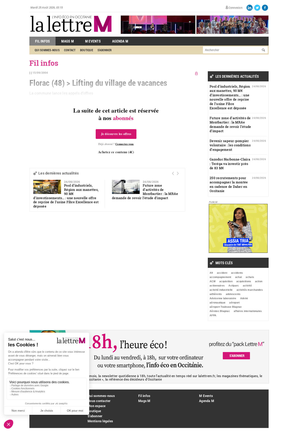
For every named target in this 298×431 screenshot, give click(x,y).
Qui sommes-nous (101, 396)
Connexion (235, 8)
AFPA (213, 315)
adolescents (233, 294)
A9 (211, 272)
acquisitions (243, 281)
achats (250, 277)
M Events (93, 41)
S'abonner (95, 416)
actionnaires (217, 285)
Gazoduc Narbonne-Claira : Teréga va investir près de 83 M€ (230, 163)
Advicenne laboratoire (223, 298)
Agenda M (120, 41)
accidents (237, 272)
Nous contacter (99, 401)
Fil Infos (42, 41)
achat (238, 277)
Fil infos (144, 396)
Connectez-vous (124, 144)
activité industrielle (221, 289)
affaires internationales (248, 311)
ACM (212, 281)
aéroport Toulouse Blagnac (226, 306)
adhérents (216, 294)
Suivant (178, 173)
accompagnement (220, 277)
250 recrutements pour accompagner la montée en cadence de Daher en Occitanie (229, 184)
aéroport (234, 302)
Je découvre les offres (116, 134)
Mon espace (97, 406)
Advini (244, 298)
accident (222, 272)
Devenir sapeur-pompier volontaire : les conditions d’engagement (230, 145)
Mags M (67, 41)
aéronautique (217, 302)
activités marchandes (250, 289)
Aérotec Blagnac (220, 311)
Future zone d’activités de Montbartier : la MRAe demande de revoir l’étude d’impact (145, 191)
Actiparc (233, 285)
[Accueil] (70, 34)
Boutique (94, 411)
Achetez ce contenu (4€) (116, 151)
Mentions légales (100, 421)
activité (247, 285)
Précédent (173, 173)
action (259, 281)
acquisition (226, 281)
